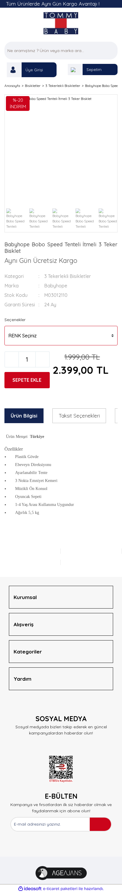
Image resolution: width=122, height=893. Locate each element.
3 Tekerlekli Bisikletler (67, 276)
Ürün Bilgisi (24, 415)
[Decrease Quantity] (11, 359)
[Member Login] (14, 69)
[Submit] (100, 824)
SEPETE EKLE (26, 380)
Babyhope (55, 286)
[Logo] (61, 23)
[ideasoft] (30, 889)
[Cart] (75, 69)
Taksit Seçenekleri (79, 415)
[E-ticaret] (60, 888)
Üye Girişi (34, 69)
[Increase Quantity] (42, 359)
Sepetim (94, 69)
